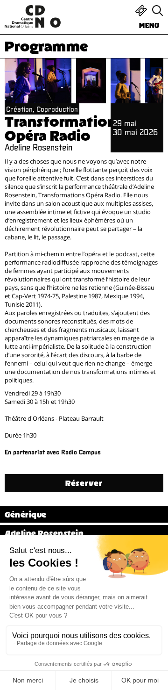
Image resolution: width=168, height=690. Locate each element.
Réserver (84, 483)
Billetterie (141, 10)
